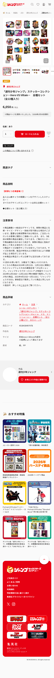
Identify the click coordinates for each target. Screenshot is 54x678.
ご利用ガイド (12, 578)
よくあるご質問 (13, 582)
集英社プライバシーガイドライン (20, 596)
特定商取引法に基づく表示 (18, 593)
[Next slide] (52, 41)
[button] (7, 71)
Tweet (8, 145)
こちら (23, 285)
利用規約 (10, 589)
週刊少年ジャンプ (13, 86)
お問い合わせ (12, 585)
